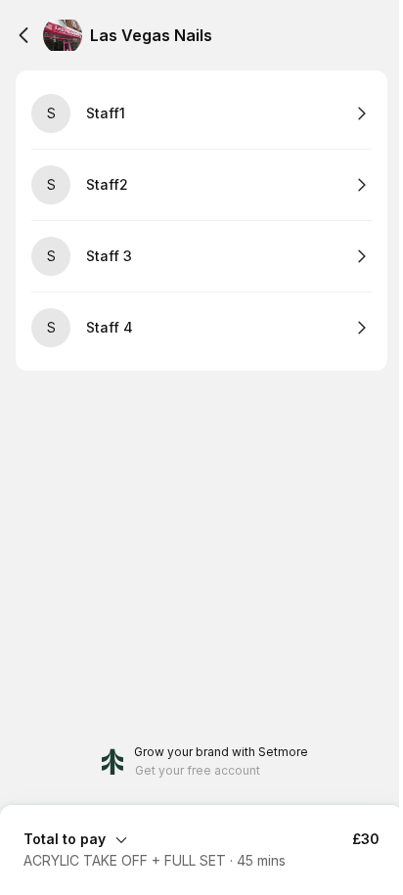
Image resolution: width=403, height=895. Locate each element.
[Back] (23, 35)
